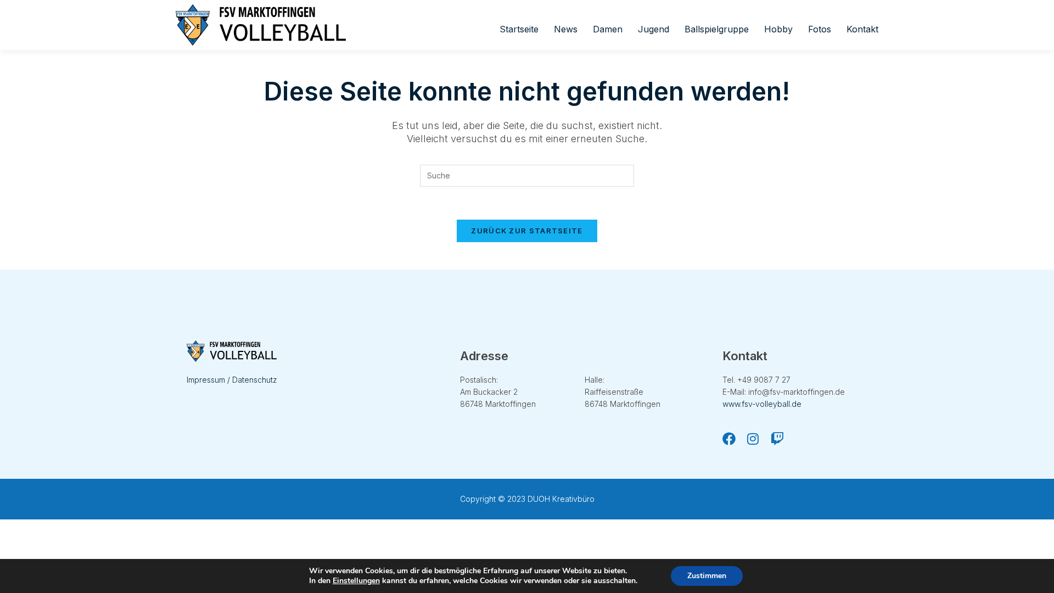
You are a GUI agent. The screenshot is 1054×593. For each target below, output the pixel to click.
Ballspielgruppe (717, 29)
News (566, 29)
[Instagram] (753, 438)
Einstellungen (356, 581)
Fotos (819, 29)
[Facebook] (729, 438)
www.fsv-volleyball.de (761, 404)
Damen (608, 29)
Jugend (653, 29)
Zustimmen (706, 575)
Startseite (519, 29)
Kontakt (862, 29)
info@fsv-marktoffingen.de (796, 391)
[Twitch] (777, 438)
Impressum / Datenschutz (232, 379)
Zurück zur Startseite (526, 230)
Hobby (778, 29)
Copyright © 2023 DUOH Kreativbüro (527, 499)
